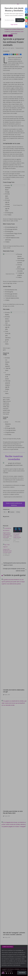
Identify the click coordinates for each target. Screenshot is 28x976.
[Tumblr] (26, 14)
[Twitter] (26, 11)
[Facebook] (26, 9)
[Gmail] (26, 20)
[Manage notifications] (3, 973)
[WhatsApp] (26, 17)
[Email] (26, 23)
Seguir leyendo (14, 24)
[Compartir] (26, 26)
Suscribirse (20, 20)
